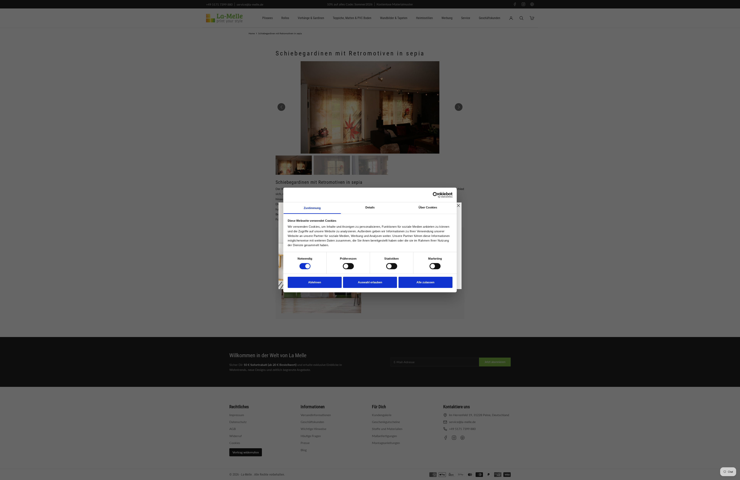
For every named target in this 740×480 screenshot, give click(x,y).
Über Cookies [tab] (428, 207)
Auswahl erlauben (370, 282)
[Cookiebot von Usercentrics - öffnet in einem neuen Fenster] (435, 195)
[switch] (348, 266)
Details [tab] (370, 207)
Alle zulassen (425, 282)
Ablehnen (314, 282)
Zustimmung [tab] (312, 208)
